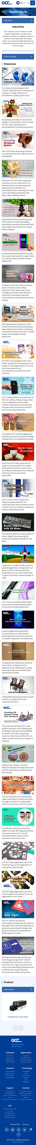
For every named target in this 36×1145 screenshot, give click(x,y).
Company (10, 1052)
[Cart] (18, 3)
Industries (26, 1056)
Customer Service (26, 1091)
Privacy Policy (15, 1124)
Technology (27, 1068)
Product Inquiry (26, 1095)
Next (21, 1028)
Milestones (10, 1058)
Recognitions (10, 1060)
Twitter (18, 1134)
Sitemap (26, 1124)
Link (10, 1106)
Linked (24, 1129)
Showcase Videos (26, 1060)
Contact (26, 1088)
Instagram (12, 1129)
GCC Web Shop (10, 1113)
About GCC (10, 1056)
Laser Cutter (10, 1076)
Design (14, 1142)
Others (26, 1097)
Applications (26, 1052)
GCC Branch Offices (26, 1099)
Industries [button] (8, 20)
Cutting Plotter (10, 1071)
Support (10, 1088)
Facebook (6, 1129)
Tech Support (10, 1091)
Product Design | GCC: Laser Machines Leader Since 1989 (7, 2)
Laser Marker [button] (9, 989)
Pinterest (18, 1129)
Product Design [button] (10, 56)
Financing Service (10, 1117)
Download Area (10, 1093)
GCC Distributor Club (10, 1109)
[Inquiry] (30, 1129)
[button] (23, 3)
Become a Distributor (26, 1093)
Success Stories (26, 1062)
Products (10, 1068)
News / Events (10, 1062)
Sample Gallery (26, 1058)
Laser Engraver (10, 1073)
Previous (15, 1028)
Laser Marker (10, 1078)
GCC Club (10, 1111)
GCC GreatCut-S (10, 1115)
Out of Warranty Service (10, 1099)
